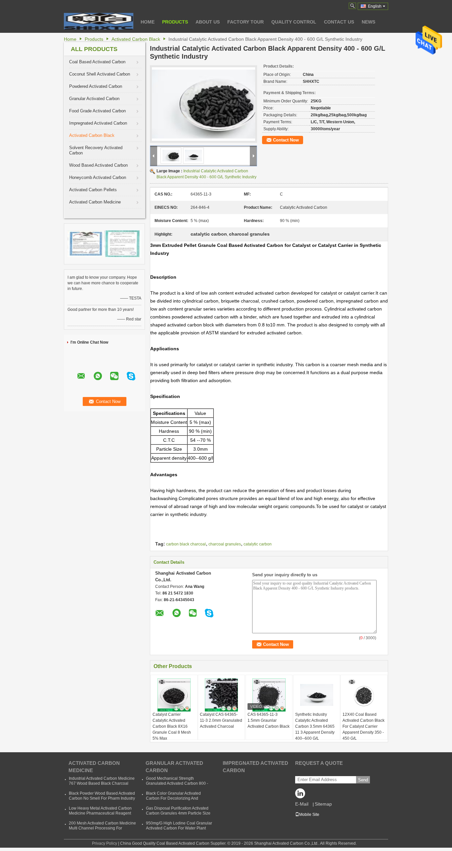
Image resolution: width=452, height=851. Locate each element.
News (368, 22)
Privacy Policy (104, 843)
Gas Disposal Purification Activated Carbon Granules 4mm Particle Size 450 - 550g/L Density (178, 813)
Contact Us (339, 22)
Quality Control (293, 22)
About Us (208, 22)
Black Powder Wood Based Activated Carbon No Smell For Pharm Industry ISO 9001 (102, 798)
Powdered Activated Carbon (95, 86)
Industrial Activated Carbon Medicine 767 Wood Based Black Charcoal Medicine (102, 783)
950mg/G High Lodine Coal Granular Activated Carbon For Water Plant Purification (179, 828)
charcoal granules (224, 544)
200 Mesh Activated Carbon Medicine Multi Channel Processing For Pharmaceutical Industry (102, 828)
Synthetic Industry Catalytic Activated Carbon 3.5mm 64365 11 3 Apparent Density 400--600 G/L (315, 726)
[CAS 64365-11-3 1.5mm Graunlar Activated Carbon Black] (269, 694)
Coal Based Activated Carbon (97, 61)
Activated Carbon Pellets (93, 189)
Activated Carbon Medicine (95, 201)
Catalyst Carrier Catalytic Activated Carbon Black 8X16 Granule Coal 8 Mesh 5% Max (172, 726)
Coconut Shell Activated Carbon (99, 74)
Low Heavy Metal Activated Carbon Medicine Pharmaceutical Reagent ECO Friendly (100, 813)
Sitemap (323, 804)
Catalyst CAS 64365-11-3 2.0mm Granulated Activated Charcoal (221, 720)
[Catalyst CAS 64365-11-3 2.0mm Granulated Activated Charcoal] (221, 694)
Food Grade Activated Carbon (97, 110)
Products (175, 22)
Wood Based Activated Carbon (98, 165)
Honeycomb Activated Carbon (97, 177)
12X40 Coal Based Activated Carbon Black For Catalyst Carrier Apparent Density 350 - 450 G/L (363, 726)
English (375, 6)
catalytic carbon (258, 544)
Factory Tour (245, 22)
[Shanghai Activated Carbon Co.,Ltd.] (98, 21)
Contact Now (286, 140)
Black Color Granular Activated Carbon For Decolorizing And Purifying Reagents (173, 798)
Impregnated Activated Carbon (98, 123)
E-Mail (301, 804)
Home (148, 22)
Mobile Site (309, 814)
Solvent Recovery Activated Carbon (95, 150)
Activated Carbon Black (136, 39)
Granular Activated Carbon (94, 98)
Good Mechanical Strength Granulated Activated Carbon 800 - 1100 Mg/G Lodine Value (177, 783)
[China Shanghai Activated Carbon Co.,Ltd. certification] (86, 243)
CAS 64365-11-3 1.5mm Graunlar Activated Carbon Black (269, 720)
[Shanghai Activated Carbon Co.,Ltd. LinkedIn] (301, 795)
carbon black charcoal (186, 544)
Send (363, 779)
